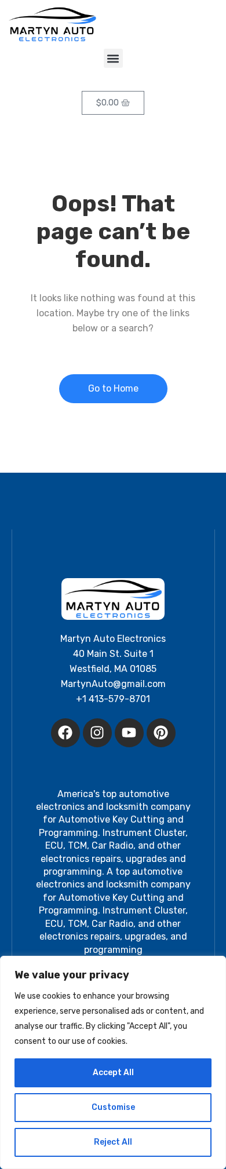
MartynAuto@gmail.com (113, 683)
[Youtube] (129, 732)
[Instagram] (97, 732)
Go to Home (113, 388)
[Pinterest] (161, 732)
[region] (113, 1062)
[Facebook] (65, 732)
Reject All (113, 1142)
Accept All (113, 1072)
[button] (113, 58)
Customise (113, 1107)
